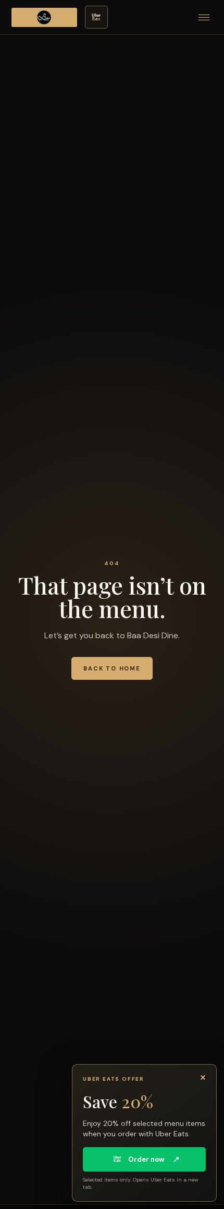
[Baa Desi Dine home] (44, 17)
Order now (147, 1159)
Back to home (111, 668)
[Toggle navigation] (204, 17)
